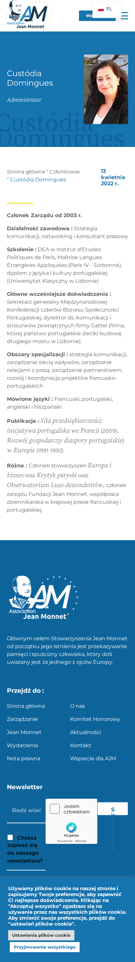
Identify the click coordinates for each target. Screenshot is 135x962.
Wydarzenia (22, 745)
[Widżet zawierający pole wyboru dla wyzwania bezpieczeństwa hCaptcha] (71, 821)
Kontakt (80, 745)
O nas (77, 706)
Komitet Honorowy (95, 719)
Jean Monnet (24, 732)
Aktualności (85, 732)
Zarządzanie (22, 719)
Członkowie (64, 172)
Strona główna (26, 172)
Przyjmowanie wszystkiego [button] (45, 947)
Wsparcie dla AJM (93, 758)
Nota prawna (23, 758)
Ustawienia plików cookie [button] (41, 935)
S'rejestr (113, 810)
